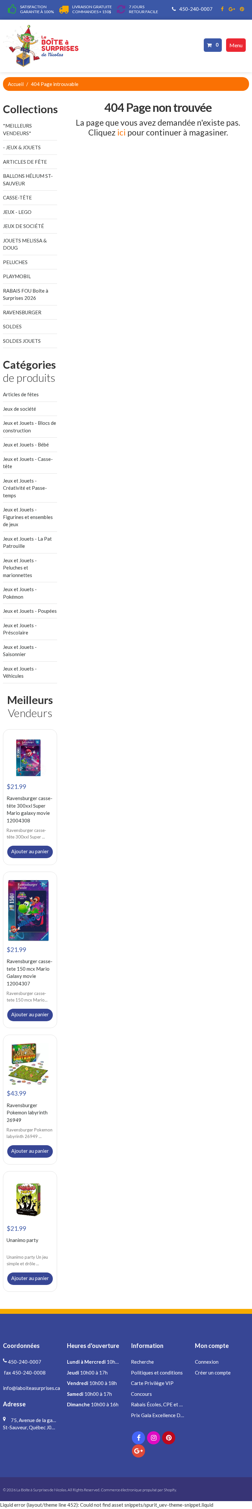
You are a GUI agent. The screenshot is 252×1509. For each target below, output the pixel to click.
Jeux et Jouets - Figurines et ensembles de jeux (28, 516)
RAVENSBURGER (22, 312)
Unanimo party (22, 1240)
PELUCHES (15, 262)
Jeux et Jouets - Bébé (26, 444)
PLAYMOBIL (17, 276)
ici (121, 132)
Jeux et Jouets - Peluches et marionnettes (20, 567)
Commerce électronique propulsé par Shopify (138, 1489)
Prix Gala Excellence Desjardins (165, 1415)
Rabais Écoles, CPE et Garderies (166, 1404)
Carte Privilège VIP (152, 1383)
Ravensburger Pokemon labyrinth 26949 (27, 1112)
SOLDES (12, 326)
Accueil (16, 84)
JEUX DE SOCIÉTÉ (23, 226)
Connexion (207, 1362)
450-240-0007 (195, 9)
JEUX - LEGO (17, 212)
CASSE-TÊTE (17, 197)
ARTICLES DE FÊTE (25, 162)
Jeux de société (19, 409)
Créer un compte (213, 1372)
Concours (141, 1394)
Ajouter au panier (30, 851)
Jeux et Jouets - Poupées (30, 611)
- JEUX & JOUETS (22, 147)
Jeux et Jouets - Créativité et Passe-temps (25, 488)
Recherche (142, 1362)
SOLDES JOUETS (22, 341)
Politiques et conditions (157, 1372)
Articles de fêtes (21, 394)
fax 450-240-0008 (24, 1372)
